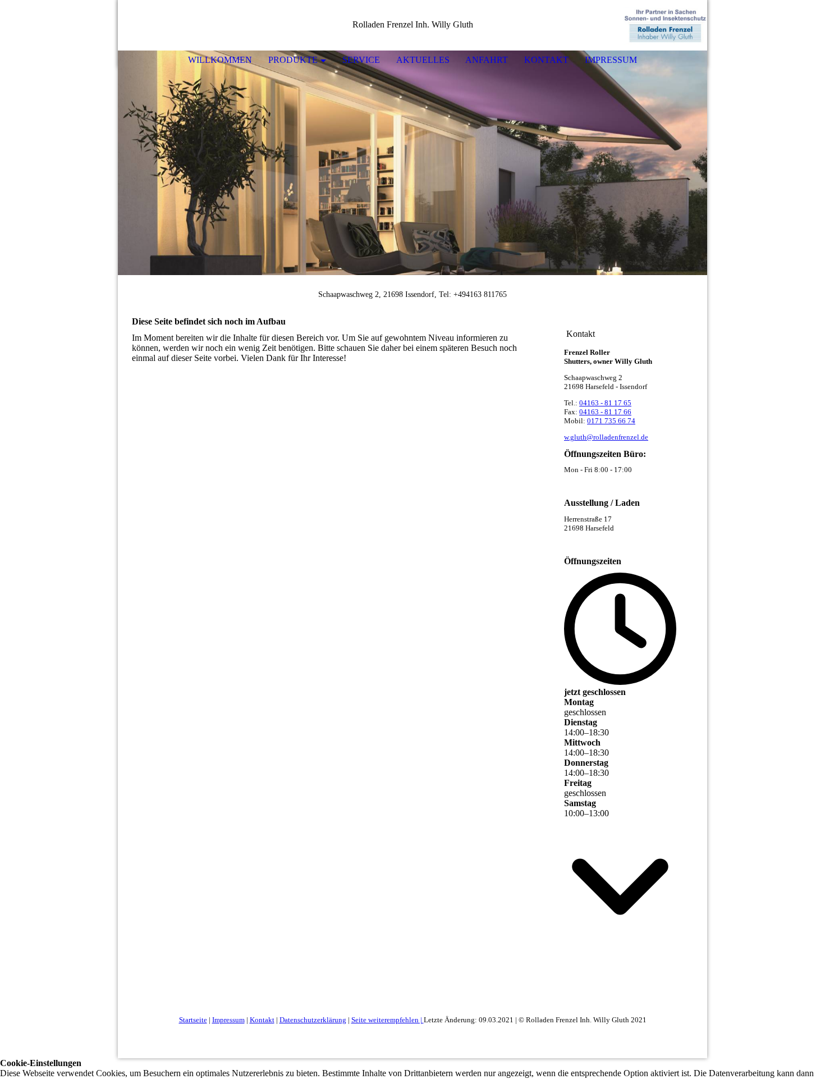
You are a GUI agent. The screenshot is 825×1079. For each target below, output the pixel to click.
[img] (665, 25)
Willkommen (220, 60)
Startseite (193, 1020)
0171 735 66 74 (611, 421)
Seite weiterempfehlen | (387, 1020)
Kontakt (546, 60)
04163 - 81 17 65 (605, 403)
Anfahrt (486, 60)
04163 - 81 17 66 (605, 412)
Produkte (293, 60)
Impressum (611, 60)
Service (361, 60)
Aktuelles (423, 60)
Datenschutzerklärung (312, 1020)
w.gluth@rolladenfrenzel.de (606, 437)
